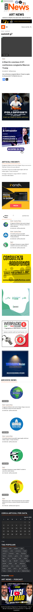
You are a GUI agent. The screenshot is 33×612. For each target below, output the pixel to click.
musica (22, 561)
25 (8, 534)
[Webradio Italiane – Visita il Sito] (15, 333)
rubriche (24, 566)
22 (25, 531)
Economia (11, 553)
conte (11, 551)
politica (10, 563)
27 (16, 534)
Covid (24, 551)
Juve (8, 558)
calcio (21, 548)
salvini (9, 568)
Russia (4, 568)
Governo (10, 556)
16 (29, 528)
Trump (4, 571)
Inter (21, 556)
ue (14, 571)
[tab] (16, 215)
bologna (16, 548)
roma (12, 566)
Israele (26, 556)
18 (8, 531)
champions (5, 551)
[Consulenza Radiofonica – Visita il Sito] (16, 268)
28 (20, 534)
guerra (16, 556)
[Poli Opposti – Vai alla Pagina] (16, 106)
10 (3, 528)
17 (3, 531)
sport (20, 568)
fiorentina (23, 553)
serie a (15, 568)
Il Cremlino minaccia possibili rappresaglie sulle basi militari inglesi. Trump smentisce (19, 235)
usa (18, 571)
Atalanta (4, 548)
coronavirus (18, 551)
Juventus (14, 558)
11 (8, 528)
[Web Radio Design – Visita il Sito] (15, 363)
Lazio (20, 558)
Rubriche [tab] (26, 215)
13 (16, 528)
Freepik (11, 575)
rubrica (17, 566)
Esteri (3, 58)
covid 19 (4, 553)
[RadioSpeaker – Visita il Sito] (16, 141)
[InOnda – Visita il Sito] (16, 195)
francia (4, 556)
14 (20, 528)
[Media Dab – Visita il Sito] (16, 302)
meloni (25, 558)
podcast (4, 563)
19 (12, 531)
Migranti (4, 561)
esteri (17, 553)
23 (29, 531)
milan (10, 561)
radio (16, 563)
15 (25, 528)
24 (3, 534)
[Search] (31, 27)
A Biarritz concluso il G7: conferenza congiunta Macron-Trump (16, 65)
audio (10, 548)
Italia (3, 558)
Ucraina (10, 571)
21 (20, 531)
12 (12, 528)
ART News (16, 14)
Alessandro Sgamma (15, 505)
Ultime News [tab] (6, 216)
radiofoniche (5, 566)
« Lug (3, 541)
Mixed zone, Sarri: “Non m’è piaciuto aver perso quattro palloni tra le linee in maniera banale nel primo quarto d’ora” (15, 502)
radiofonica (22, 563)
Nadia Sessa (13, 71)
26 (12, 534)
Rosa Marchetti (22, 228)
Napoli (27, 561)
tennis (25, 568)
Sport (11, 242)
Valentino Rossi (25, 571)
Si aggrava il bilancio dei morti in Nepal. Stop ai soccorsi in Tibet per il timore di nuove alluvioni (20, 225)
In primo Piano (17, 221)
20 (16, 531)
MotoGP (16, 561)
